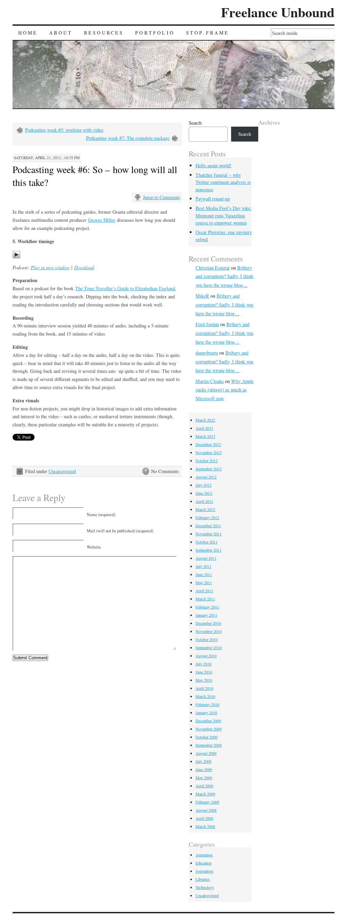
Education (203, 863)
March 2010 (205, 696)
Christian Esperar (213, 267)
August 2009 (206, 753)
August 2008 (206, 810)
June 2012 (204, 493)
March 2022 (205, 420)
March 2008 (205, 826)
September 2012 (209, 468)
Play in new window (50, 267)
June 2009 (204, 769)
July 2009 (203, 761)
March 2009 (205, 793)
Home (28, 32)
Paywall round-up (213, 198)
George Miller (101, 220)
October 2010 (207, 639)
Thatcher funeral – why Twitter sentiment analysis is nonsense (223, 182)
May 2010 (204, 680)
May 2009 (204, 777)
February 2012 (207, 517)
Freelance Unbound (277, 12)
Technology (205, 887)
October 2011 (207, 542)
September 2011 (209, 550)
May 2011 (204, 582)
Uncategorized (62, 471)
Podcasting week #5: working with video (64, 130)
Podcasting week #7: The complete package (127, 138)
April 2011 (204, 590)
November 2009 (209, 728)
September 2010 (209, 647)
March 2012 (205, 509)
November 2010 (209, 631)
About (61, 32)
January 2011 (206, 615)
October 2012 (207, 460)
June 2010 (204, 672)
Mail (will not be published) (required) (120, 531)
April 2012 (204, 501)
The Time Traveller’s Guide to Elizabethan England (125, 288)
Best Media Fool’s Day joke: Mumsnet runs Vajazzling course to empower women (223, 215)
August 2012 (206, 477)
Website (94, 547)
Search (195, 123)
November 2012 (209, 452)
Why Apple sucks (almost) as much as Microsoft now (224, 390)
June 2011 (204, 574)
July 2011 (203, 566)
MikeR (202, 296)
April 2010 (204, 688)
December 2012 (208, 444)
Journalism (204, 871)
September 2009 (209, 745)
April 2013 (204, 428)
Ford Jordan (207, 324)
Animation (204, 854)
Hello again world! (213, 165)
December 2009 (208, 720)
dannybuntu (207, 352)
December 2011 (208, 525)
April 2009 (204, 785)
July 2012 (203, 485)
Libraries (203, 879)
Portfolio (155, 32)
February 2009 (207, 802)
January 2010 (206, 712)
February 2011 (207, 607)
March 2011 (205, 598)
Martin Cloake (210, 381)
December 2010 (208, 623)
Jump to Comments (161, 197)
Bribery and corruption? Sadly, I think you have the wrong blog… (224, 276)
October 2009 (207, 737)
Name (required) (101, 514)
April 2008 (204, 818)
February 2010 (207, 704)
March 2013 (205, 436)
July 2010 (203, 663)
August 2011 (206, 558)
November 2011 (209, 533)
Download (84, 267)
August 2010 (206, 655)
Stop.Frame (207, 32)
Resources (104, 32)
